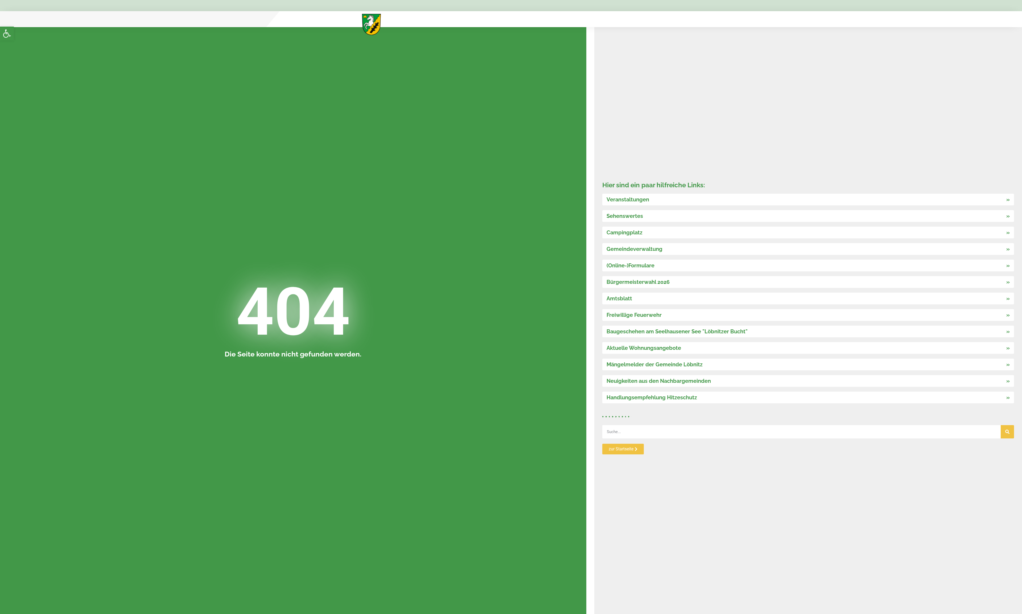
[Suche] (1007, 431)
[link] (7, 33)
